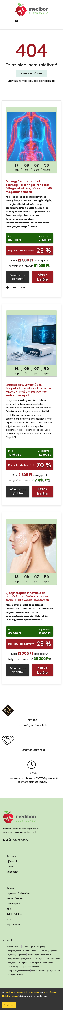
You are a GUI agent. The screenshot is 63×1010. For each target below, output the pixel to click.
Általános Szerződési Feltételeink (22, 992)
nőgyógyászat (14, 963)
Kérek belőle (42, 277)
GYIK (9, 919)
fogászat (36, 951)
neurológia (55, 959)
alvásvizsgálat (28, 947)
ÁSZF (9, 908)
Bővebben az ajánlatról (18, 277)
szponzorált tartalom (30, 967)
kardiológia (46, 955)
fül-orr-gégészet (49, 951)
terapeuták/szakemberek (19, 971)
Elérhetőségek (15, 898)
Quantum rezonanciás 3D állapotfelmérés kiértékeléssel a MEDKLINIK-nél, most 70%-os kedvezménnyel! (28, 390)
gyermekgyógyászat (17, 955)
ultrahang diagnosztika (49, 971)
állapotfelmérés (13, 947)
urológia (11, 975)
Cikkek (10, 866)
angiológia (42, 947)
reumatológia (14, 967)
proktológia (48, 963)
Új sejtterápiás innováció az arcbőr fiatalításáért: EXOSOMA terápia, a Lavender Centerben (28, 596)
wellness (20, 975)
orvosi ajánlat (19, 287)
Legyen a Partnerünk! (18, 893)
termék (34, 971)
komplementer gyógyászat (19, 959)
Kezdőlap (12, 856)
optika (25, 963)
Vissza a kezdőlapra (31, 73)
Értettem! (9, 1005)
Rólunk (10, 888)
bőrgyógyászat (14, 951)
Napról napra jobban (16, 839)
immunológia (33, 955)
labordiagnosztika (41, 959)
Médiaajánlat (14, 903)
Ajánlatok (12, 861)
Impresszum (14, 924)
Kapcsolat (12, 871)
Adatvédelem (14, 914)
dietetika (26, 951)
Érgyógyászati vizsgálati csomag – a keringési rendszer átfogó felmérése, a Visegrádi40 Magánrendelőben (29, 186)
